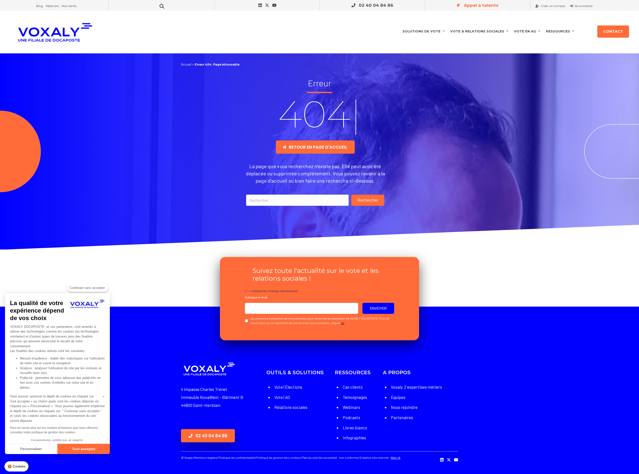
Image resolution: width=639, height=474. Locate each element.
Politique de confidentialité (237, 457)
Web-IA (395, 457)
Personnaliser (31, 449)
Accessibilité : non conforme (338, 457)
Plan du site (310, 457)
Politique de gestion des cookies (278, 457)
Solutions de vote (421, 31)
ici (342, 323)
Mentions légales (205, 457)
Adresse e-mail (257, 297)
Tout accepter (83, 449)
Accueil (186, 64)
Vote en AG (525, 31)
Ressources (558, 31)
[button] (372, 5)
